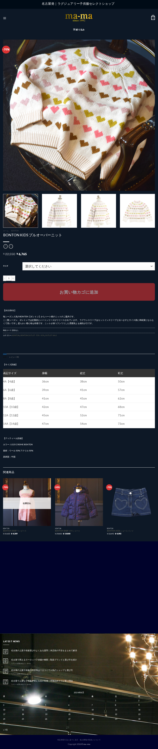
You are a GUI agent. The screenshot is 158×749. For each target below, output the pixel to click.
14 (93, 710)
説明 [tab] (4, 357)
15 (116, 710)
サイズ (5, 266)
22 (116, 714)
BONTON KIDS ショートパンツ (120, 531)
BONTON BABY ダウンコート (67, 531)
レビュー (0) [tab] (14, 357)
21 (93, 714)
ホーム (6, 231)
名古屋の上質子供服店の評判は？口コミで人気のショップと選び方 (42, 670)
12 (46, 710)
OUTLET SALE (51, 335)
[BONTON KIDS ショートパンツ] (131, 502)
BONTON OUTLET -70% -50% (32, 335)
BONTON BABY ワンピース (14, 531)
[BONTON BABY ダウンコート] (79, 502)
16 (139, 710)
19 (46, 714)
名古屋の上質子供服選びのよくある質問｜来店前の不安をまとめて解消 (44, 650)
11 (23, 710)
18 (23, 714)
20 (69, 714)
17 (4, 714)
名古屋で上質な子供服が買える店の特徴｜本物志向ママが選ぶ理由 (42, 681)
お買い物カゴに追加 (79, 291)
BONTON (15, 231)
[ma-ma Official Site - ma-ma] (79, 18)
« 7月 (5, 730)
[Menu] (4, 18)
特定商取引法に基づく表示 (67, 740)
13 (69, 710)
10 (4, 710)
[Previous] (3, 509)
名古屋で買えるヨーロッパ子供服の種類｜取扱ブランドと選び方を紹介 (44, 659)
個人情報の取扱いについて (90, 740)
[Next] (148, 210)
